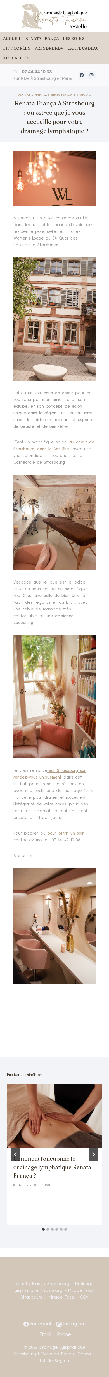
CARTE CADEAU (83, 48)
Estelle (23, 1185)
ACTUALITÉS (16, 58)
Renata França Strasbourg (42, 1284)
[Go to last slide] (15, 1154)
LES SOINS (73, 38)
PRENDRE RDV (48, 48)
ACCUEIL (12, 38)
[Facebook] (82, 75)
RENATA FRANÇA (42, 38)
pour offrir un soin (66, 833)
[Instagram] (91, 75)
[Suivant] (93, 1154)
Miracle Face (61, 1297)
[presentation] (54, 1116)
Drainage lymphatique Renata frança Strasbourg (54, 94)
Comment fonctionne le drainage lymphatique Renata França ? (52, 1167)
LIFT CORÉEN (16, 48)
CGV (84, 1297)
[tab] (43, 1229)
